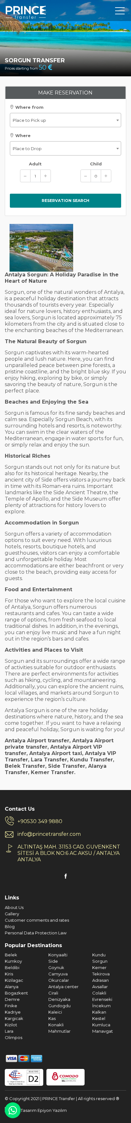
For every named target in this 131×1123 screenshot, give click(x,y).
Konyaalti (57, 954)
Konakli (56, 1024)
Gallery (12, 913)
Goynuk (56, 967)
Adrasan (100, 980)
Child (96, 163)
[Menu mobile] (120, 12)
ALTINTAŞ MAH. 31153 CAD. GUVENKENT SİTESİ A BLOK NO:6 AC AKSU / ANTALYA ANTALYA (68, 853)
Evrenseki (102, 999)
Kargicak (14, 1018)
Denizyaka (59, 999)
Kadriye (13, 1012)
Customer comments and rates (37, 920)
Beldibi (12, 967)
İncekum (101, 1005)
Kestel (98, 1018)
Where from (29, 107)
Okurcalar (58, 980)
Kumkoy (13, 961)
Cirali (53, 992)
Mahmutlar (59, 1031)
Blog (10, 926)
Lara (9, 1031)
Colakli (99, 992)
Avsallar (100, 986)
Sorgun (99, 961)
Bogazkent (16, 992)
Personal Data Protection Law (35, 932)
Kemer (99, 967)
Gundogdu (59, 1005)
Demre (12, 999)
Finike (11, 1005)
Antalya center (63, 986)
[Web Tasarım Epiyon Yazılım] (36, 1109)
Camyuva (58, 973)
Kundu (99, 954)
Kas (52, 1018)
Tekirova (101, 973)
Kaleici (55, 1012)
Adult (35, 163)
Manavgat (102, 1031)
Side (53, 961)
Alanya (11, 986)
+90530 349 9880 (39, 821)
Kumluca (101, 1024)
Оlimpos (13, 1037)
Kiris (9, 973)
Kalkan (99, 1012)
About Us (14, 907)
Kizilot (11, 1024)
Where (22, 135)
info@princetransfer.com (49, 834)
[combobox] (65, 120)
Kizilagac (14, 980)
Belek (11, 954)
